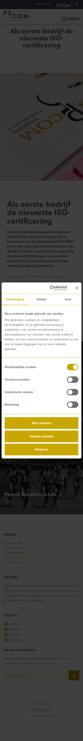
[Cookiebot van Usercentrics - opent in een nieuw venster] (50, 288)
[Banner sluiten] (77, 288)
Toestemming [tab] (14, 299)
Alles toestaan (42, 423)
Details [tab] (42, 299)
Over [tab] (68, 299)
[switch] (72, 379)
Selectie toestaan (42, 436)
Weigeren (41, 449)
